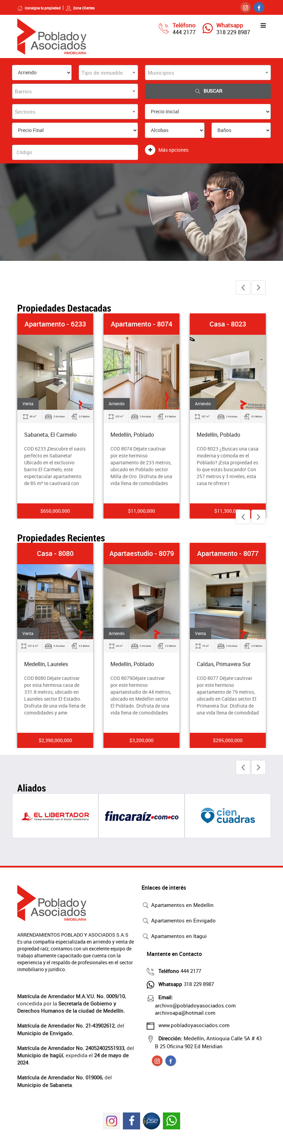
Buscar (213, 90)
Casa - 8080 (55, 553)
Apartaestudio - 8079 (141, 553)
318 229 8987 (233, 32)
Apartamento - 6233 (55, 324)
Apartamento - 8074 (141, 324)
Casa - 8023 (227, 324)
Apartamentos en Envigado (183, 920)
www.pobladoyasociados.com (194, 1025)
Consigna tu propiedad (43, 8)
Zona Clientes (84, 8)
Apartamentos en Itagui (178, 935)
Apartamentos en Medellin (182, 904)
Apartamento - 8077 (227, 553)
